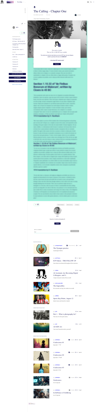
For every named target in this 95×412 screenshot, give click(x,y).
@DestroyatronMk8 (59, 283)
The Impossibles (15, 47)
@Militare (57, 295)
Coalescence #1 (15, 61)
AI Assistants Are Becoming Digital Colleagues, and (19, 44)
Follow (57, 223)
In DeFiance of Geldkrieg (17, 71)
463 (22, 33)
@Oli (17, 27)
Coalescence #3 (15, 66)
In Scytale (72, 339)
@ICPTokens (57, 258)
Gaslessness (14, 68)
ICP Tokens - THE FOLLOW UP (18, 41)
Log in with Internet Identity (17, 73)
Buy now (57, 64)
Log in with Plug (17, 81)
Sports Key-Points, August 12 (17, 49)
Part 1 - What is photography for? (18, 54)
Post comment (75, 231)
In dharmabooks (71, 245)
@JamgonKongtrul (58, 245)
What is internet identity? (17, 84)
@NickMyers (57, 339)
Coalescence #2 (15, 64)
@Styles (56, 270)
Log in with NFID (17, 77)
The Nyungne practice (16, 39)
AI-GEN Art (14, 56)
